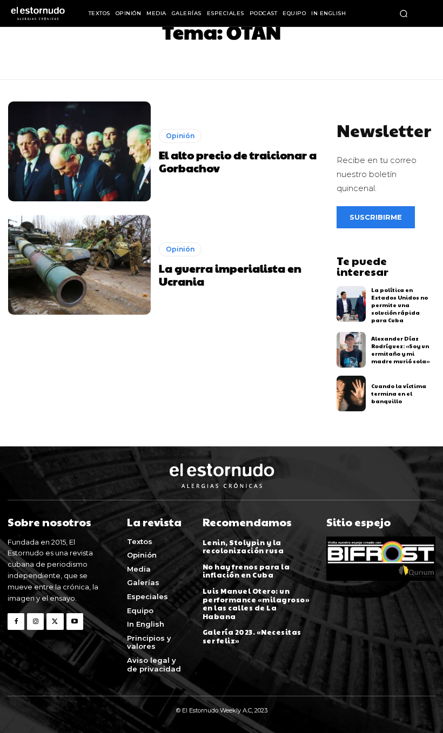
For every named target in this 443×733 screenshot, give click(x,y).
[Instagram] (35, 621)
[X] (54, 621)
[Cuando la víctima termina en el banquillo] (351, 393)
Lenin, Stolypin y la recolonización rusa (243, 547)
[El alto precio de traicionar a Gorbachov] (79, 151)
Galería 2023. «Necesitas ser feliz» (252, 636)
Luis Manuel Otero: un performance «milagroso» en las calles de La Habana (256, 603)
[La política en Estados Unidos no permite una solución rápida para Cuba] (351, 304)
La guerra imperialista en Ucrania (230, 275)
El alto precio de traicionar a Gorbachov (238, 161)
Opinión (180, 136)
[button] (404, 13)
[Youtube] (74, 621)
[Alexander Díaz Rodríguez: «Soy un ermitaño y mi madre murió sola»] (351, 350)
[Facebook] (16, 621)
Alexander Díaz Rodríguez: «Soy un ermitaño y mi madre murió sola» (400, 350)
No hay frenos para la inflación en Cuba (246, 571)
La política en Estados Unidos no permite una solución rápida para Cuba (399, 305)
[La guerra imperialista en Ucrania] (79, 265)
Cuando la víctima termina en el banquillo (398, 393)
